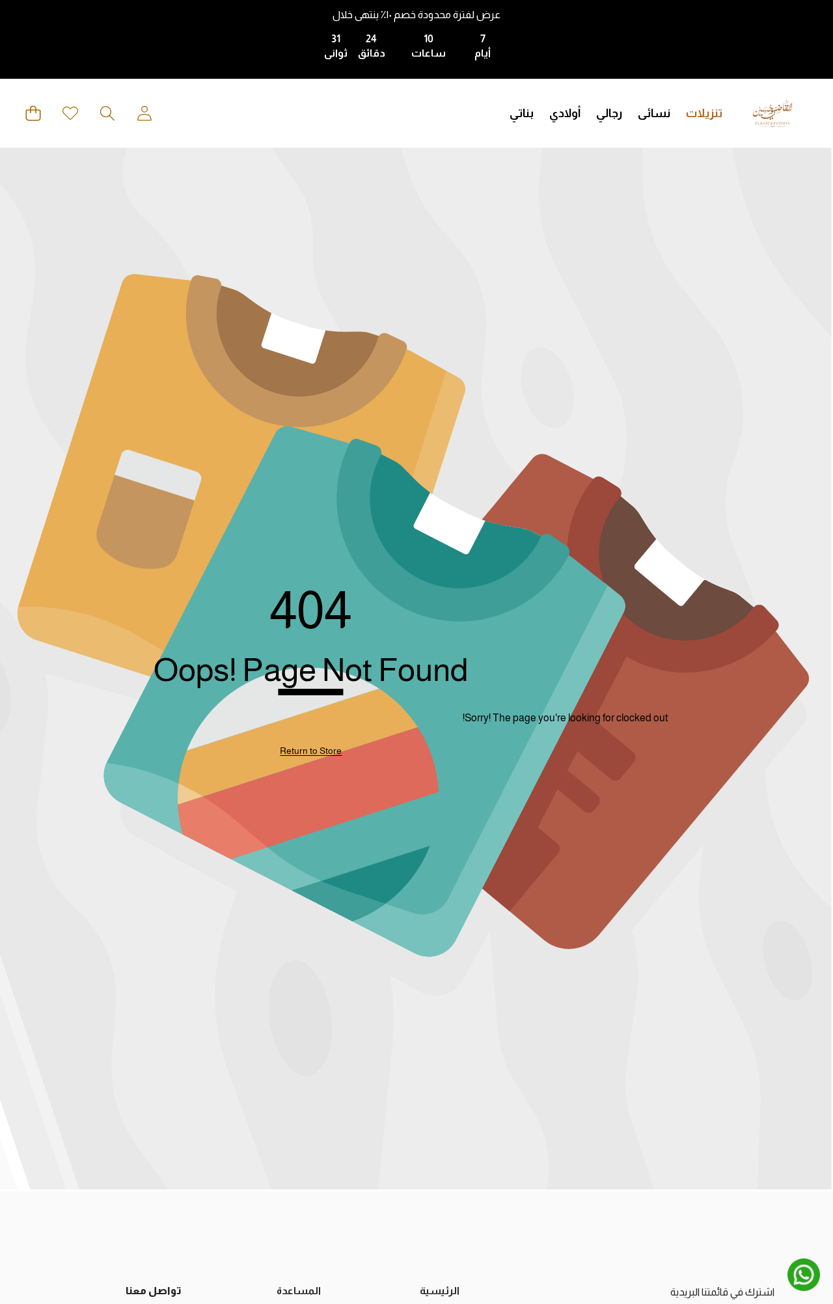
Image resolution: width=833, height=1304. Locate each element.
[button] (107, 113)
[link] (311, 751)
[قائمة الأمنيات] (70, 113)
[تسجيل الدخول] (144, 113)
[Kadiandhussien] (772, 113)
